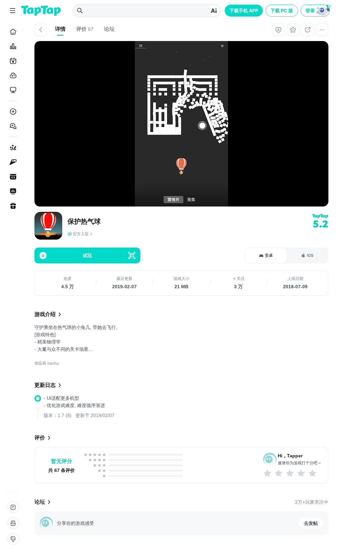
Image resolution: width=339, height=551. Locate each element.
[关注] (278, 29)
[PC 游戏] (12, 90)
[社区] (12, 126)
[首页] (12, 31)
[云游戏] (12, 75)
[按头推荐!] (312, 473)
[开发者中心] (12, 176)
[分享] (307, 29)
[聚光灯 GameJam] (12, 162)
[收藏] (293, 29)
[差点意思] (290, 473)
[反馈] (13, 523)
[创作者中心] (12, 191)
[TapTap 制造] (12, 147)
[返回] (40, 29)
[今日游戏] (12, 61)
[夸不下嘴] (279, 473)
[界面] (13, 539)
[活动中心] (12, 205)
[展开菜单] (12, 10)
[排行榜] (12, 46)
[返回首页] (41, 10)
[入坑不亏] (301, 473)
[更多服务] (13, 507)
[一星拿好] (267, 473)
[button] (316, 11)
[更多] (322, 29)
